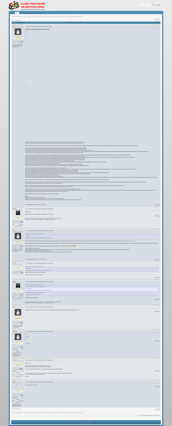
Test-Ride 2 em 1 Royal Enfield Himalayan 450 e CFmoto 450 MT (39, 26)
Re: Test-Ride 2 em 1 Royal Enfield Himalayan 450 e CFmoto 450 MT (40, 208)
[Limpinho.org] (18, 352)
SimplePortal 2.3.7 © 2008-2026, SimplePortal (83, 421)
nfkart (14, 381)
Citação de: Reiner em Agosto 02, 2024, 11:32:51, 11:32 (34, 284)
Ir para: (137, 415)
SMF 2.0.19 (81, 420)
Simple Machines (90, 420)
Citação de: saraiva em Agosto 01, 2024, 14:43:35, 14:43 (34, 233)
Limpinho (15, 331)
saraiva (14, 208)
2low (14, 26)
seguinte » (158, 410)
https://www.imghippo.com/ (131, 240)
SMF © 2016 (85, 420)
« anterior (155, 410)
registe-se (153, 2)
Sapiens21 (15, 359)
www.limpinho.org (28, 343)
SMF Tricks (91, 422)
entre (149, 2)
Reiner (14, 263)
